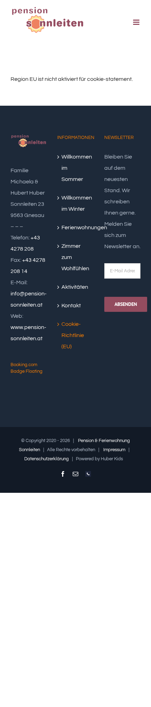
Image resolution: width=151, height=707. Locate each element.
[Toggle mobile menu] (136, 22)
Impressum (114, 449)
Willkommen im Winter (75, 203)
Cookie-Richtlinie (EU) (72, 335)
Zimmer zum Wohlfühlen (75, 257)
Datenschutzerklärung (46, 458)
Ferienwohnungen (75, 227)
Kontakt (71, 305)
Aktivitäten (74, 287)
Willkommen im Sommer (75, 168)
